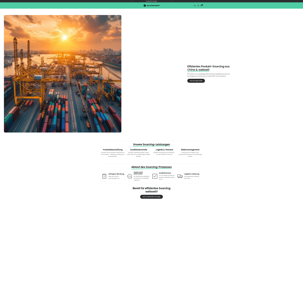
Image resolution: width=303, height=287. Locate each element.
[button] (196, 81)
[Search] (194, 5)
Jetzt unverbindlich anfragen (151, 197)
